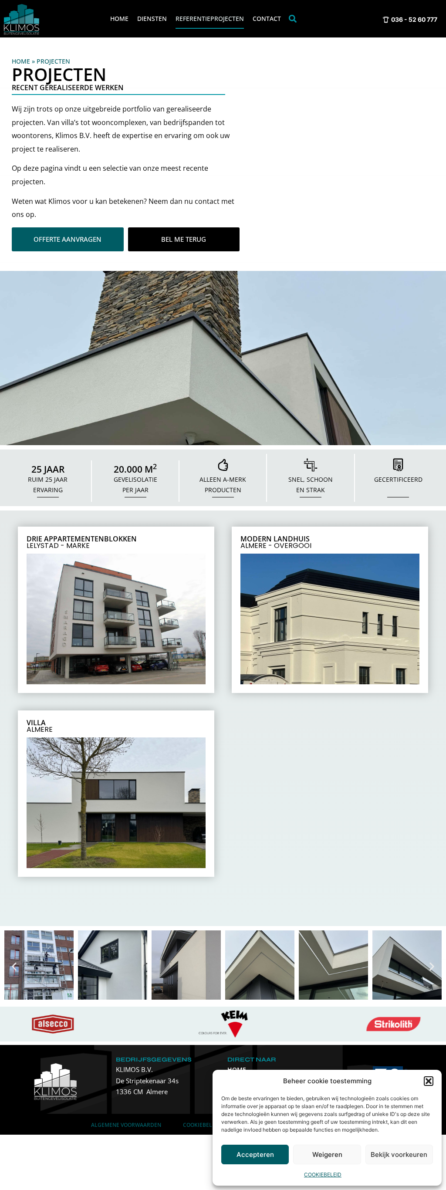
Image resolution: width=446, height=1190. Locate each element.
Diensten (152, 18)
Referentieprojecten (210, 18)
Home (119, 18)
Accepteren (255, 1154)
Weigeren (327, 1154)
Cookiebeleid (322, 1174)
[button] (428, 1081)
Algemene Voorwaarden (126, 1125)
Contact (267, 18)
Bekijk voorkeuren (399, 1154)
